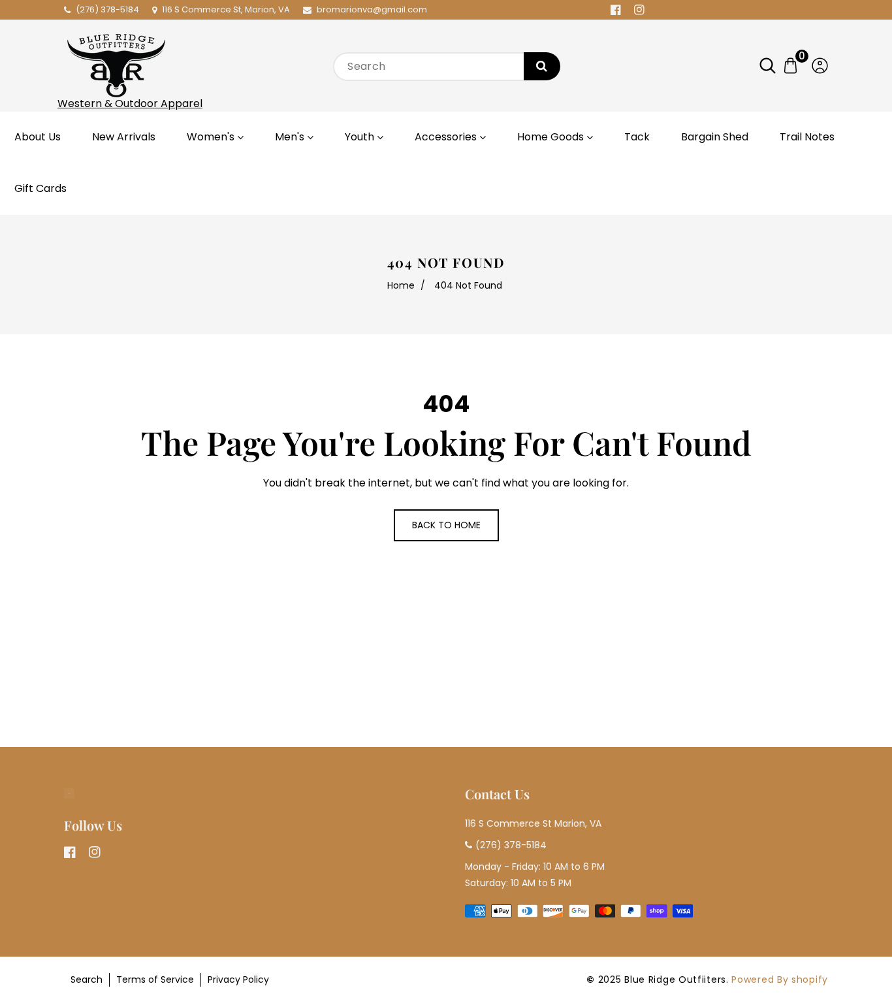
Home (401, 285)
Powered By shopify (779, 979)
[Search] (542, 66)
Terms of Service (155, 979)
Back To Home (446, 525)
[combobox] (446, 66)
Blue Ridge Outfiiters (675, 979)
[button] (774, 65)
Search (87, 979)
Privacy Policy (238, 979)
